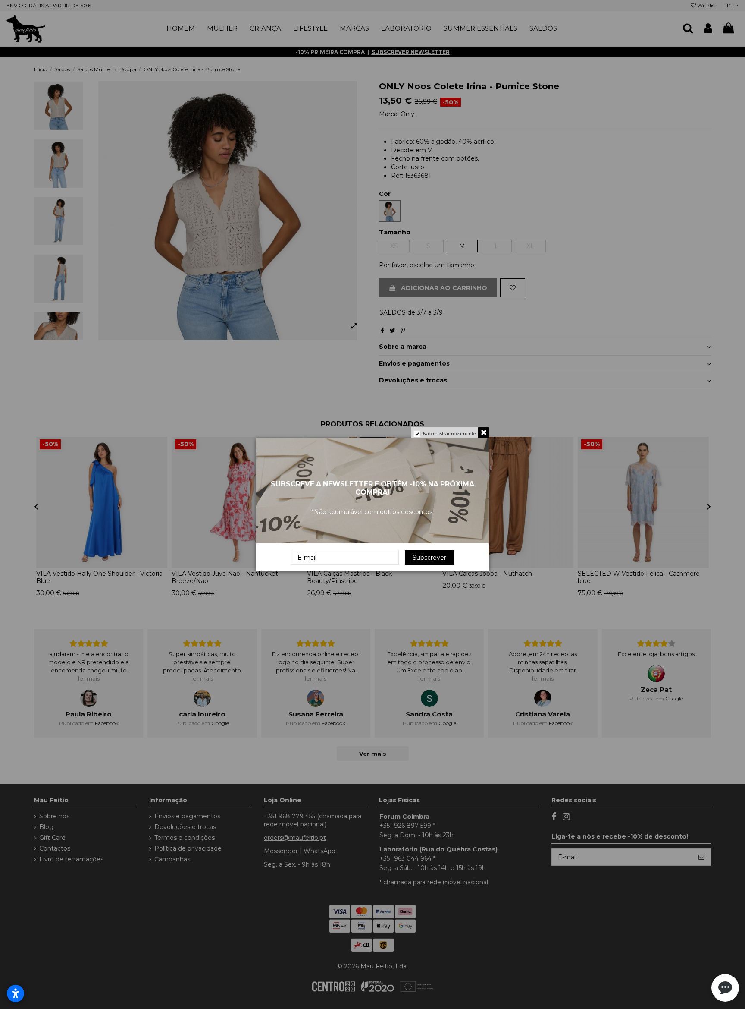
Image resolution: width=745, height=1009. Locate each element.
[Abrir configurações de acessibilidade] (15, 993)
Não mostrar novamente (449, 433)
